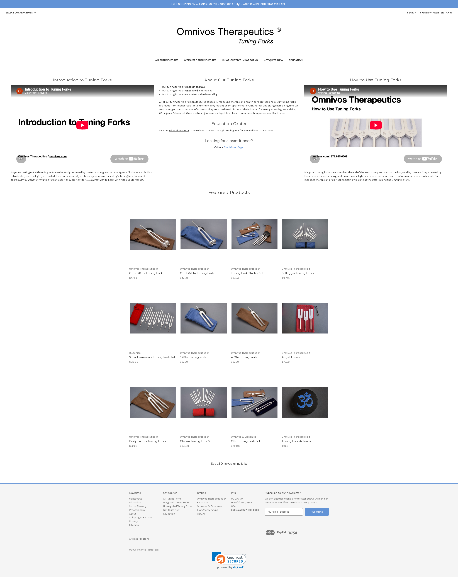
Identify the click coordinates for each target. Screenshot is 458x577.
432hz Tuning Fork (244, 357)
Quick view (152, 231)
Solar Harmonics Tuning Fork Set (152, 357)
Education (296, 60)
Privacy (133, 521)
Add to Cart (152, 237)
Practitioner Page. (234, 147)
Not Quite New (273, 60)
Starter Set (137, 179)
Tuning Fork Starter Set (247, 273)
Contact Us (135, 498)
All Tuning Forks (166, 60)
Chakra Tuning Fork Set (196, 441)
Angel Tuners (291, 357)
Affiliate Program (139, 538)
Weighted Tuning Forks (200, 60)
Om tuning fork (400, 179)
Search (411, 12)
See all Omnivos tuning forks (229, 463)
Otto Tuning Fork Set (245, 441)
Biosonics (202, 502)
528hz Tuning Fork (193, 357)
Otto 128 (377, 179)
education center (179, 130)
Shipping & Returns (140, 517)
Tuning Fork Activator (297, 441)
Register (438, 12)
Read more (278, 113)
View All (201, 513)
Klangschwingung (207, 510)
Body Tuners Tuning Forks (147, 441)
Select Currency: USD (20, 12)
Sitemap (134, 525)
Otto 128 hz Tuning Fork (146, 273)
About (132, 513)
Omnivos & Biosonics (209, 506)
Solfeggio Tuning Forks (298, 273)
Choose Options (305, 237)
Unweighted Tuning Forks (240, 60)
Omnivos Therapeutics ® (211, 498)
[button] (229, 560)
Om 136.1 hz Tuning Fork (197, 273)
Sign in (424, 12)
